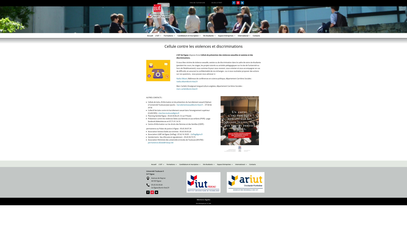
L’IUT (157, 36)
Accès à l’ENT (217, 3)
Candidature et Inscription (188, 36)
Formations (168, 36)
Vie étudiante (208, 36)
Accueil (150, 36)
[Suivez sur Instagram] (238, 2)
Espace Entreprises (225, 36)
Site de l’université (197, 3)
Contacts (256, 36)
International (243, 36)
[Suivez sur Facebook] (234, 2)
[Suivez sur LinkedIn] (242, 2)
